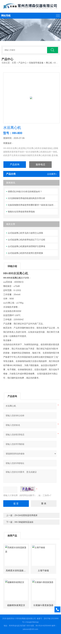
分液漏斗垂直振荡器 (43, 605)
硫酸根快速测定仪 (16, 605)
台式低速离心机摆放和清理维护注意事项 (26, 246)
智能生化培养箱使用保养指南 (21, 211)
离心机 (49, 63)
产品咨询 (14, 164)
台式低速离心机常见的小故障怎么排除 (25, 233)
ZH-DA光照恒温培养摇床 (26, 515)
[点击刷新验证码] (27, 489)
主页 (14, 63)
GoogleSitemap (32, 622)
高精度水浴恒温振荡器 (17, 570)
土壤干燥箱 (43, 570)
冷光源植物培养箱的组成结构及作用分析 (26, 198)
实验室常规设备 (36, 63)
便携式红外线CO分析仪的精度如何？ (25, 191)
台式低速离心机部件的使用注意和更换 (25, 253)
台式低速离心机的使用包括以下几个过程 (26, 239)
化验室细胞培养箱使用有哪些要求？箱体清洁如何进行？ (33, 205)
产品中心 (22, 63)
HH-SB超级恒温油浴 (24, 522)
